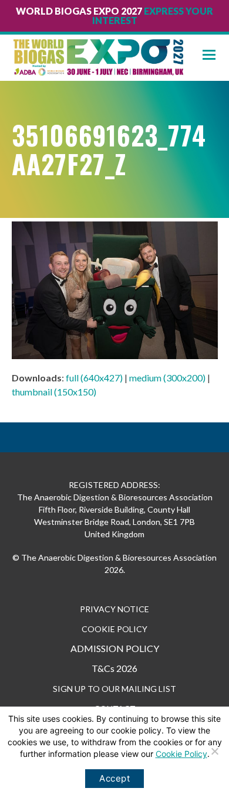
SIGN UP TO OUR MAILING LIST (114, 689)
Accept (114, 778)
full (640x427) (94, 377)
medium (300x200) (167, 377)
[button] (216, 55)
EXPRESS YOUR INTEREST (153, 15)
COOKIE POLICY (114, 629)
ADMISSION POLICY (114, 648)
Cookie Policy (181, 754)
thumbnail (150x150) (54, 391)
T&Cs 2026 (114, 668)
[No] (214, 751)
